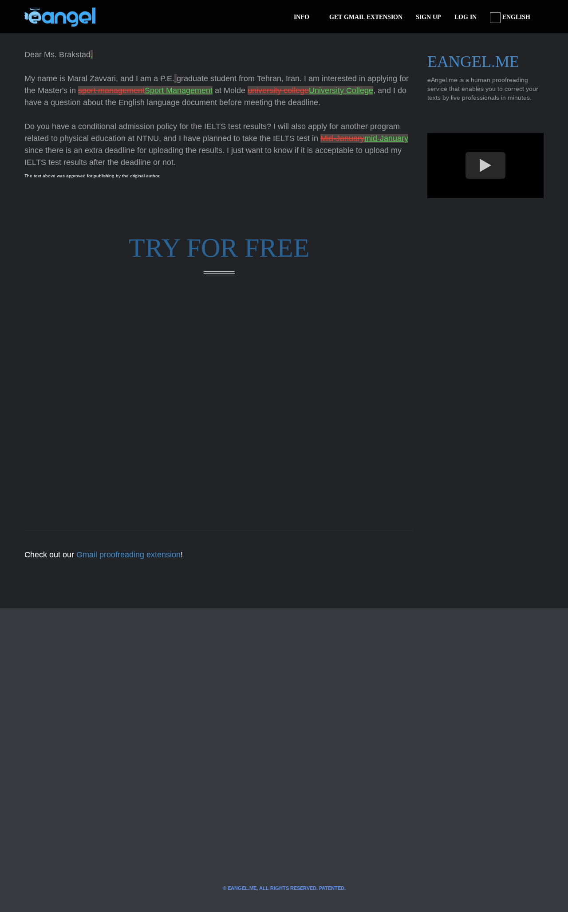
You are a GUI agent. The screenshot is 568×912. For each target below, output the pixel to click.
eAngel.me (473, 61)
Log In (465, 17)
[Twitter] (117, 17)
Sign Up (428, 17)
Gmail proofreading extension (128, 554)
